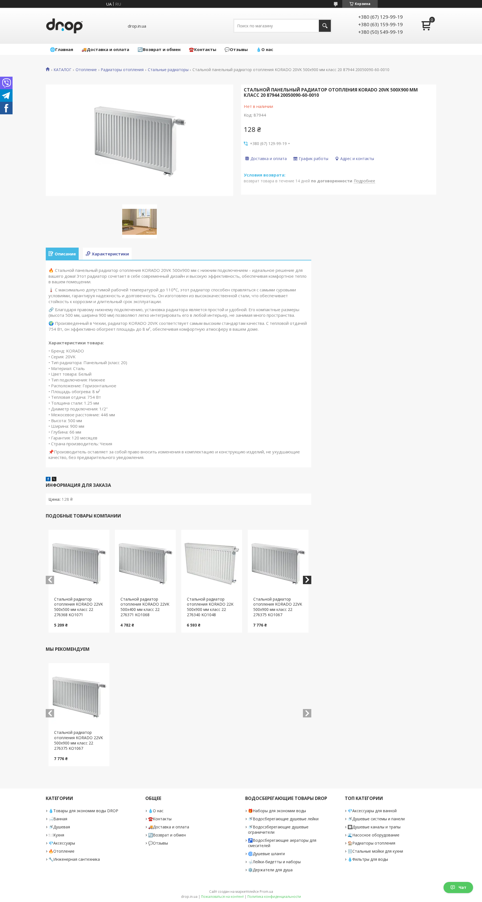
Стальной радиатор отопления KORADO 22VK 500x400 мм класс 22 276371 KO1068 (144, 607)
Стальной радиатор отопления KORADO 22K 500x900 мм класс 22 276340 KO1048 (210, 607)
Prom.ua (266, 891)
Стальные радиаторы (168, 69)
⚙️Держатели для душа (270, 869)
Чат (462, 887)
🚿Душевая (59, 827)
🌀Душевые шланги (266, 853)
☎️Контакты (202, 49)
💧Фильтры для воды (368, 859)
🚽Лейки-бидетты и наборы (274, 861)
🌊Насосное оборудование (373, 835)
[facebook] (48, 479)
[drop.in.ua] (64, 26)
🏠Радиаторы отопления (371, 843)
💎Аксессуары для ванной (372, 810)
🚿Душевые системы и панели (376, 818)
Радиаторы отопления (122, 69)
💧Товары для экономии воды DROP (83, 810)
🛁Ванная (58, 818)
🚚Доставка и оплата (105, 49)
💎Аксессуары (62, 843)
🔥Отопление (61, 851)
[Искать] (325, 26)
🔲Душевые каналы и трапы (374, 827)
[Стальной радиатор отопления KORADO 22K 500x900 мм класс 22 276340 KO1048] (212, 563)
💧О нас (264, 49)
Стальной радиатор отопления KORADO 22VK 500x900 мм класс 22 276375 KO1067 (277, 607)
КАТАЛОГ (62, 69)
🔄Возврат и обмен (159, 49)
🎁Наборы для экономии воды (277, 810)
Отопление (86, 69)
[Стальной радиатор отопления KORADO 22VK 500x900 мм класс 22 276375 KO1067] (278, 563)
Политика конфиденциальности (274, 896)
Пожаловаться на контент (222, 896)
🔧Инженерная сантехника (74, 859)
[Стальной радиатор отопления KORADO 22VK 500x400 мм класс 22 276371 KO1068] (145, 563)
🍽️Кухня (56, 835)
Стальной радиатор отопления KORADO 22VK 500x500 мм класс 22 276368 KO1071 (78, 607)
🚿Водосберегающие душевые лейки (283, 818)
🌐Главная (61, 49)
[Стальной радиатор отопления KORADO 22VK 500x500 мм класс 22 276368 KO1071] (79, 563)
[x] (54, 479)
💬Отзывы (236, 49)
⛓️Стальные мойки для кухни (375, 851)
